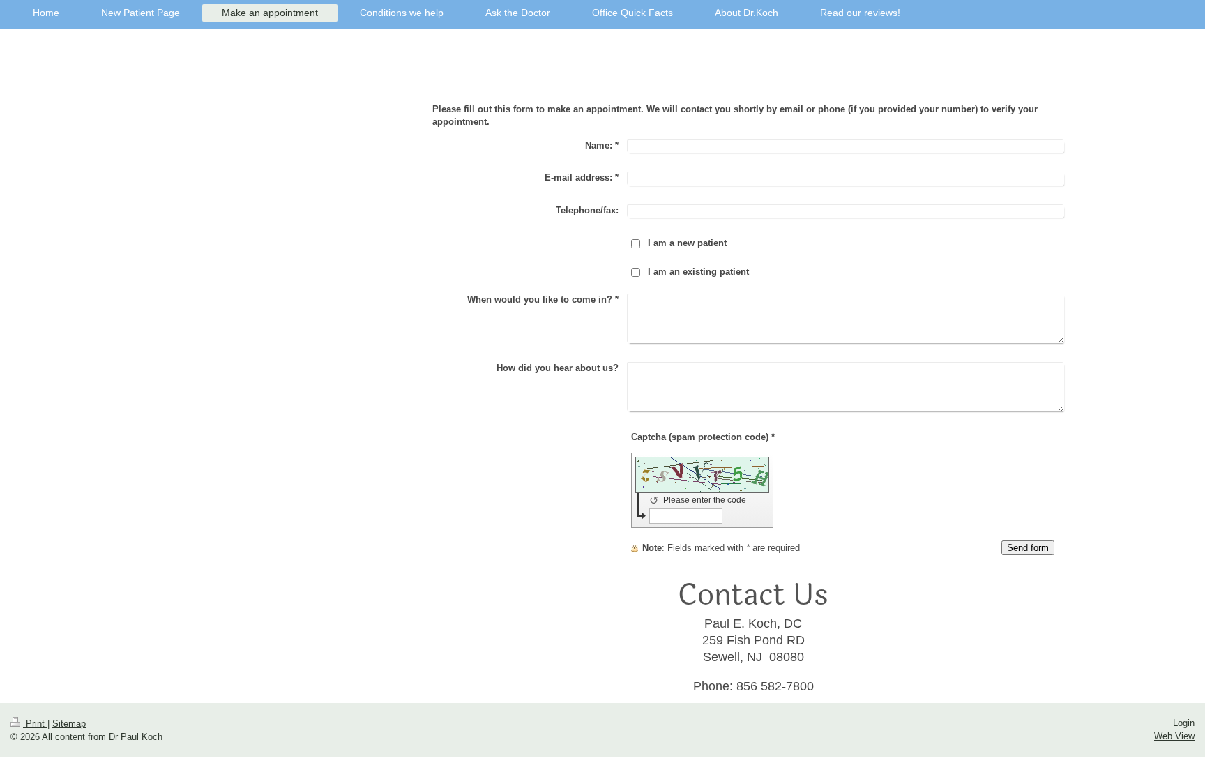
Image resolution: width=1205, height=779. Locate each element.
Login (1184, 723)
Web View (1174, 736)
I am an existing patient (698, 271)
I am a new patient (687, 243)
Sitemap (69, 723)
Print (35, 723)
